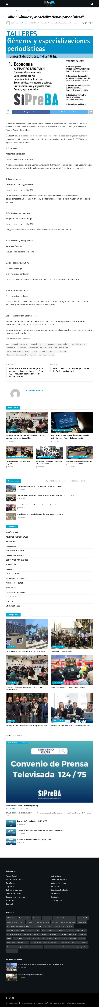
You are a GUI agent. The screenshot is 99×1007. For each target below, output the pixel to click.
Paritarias (11, 587)
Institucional (12, 574)
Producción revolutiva (48, 351)
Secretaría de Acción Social (17, 943)
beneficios (47, 918)
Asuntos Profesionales (30, 11)
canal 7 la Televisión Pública (64, 918)
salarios (82, 938)
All (47, 481)
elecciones (82, 922)
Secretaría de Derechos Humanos (74, 943)
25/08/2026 (21, 489)
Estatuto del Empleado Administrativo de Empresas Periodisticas (40, 830)
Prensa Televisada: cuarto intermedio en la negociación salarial (39, 486)
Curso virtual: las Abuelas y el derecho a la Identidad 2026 (49, 463)
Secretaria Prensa (20, 23)
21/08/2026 (10, 441)
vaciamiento (12, 951)
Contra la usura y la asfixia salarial (61, 651)
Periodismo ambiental (38, 348)
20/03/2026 (71, 467)
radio (9, 938)
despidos (55, 922)
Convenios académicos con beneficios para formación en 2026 (79, 463)
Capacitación (64, 23)
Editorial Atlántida (68, 922)
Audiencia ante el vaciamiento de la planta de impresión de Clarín (26, 726)
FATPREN (37, 926)
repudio (73, 938)
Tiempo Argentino (80, 947)
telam (58, 947)
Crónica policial (63, 344)
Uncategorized (13, 606)
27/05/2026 (56, 441)
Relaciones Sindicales (16, 592)
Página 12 (82, 934)
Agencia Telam (24, 918)
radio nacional (47, 938)
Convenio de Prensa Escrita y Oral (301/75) (32, 821)
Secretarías (16, 11)
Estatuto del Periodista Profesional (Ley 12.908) (34, 840)
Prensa (34, 351)
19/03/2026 (40, 467)
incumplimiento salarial (63, 926)
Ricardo (63, 351)
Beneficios (84, 481)
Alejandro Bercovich (20, 344)
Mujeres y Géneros (14, 583)
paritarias (28, 934)
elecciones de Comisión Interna (19, 926)
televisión (67, 947)
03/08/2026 (21, 517)
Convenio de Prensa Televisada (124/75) (22, 805)
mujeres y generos (14, 934)
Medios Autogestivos (16, 578)
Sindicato (10, 601)
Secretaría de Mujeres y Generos (19, 947)
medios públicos (33, 930)
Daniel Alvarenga (78, 344)
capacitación (12, 922)
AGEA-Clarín (11, 918)
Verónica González (46, 355)
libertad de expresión (15, 930)
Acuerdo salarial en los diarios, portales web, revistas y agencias (40, 514)
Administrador (13, 809)
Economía (11, 348)
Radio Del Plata (33, 938)
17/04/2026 (10, 467)
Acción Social (55, 481)
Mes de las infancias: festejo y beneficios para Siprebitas (37, 505)
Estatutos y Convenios (17, 560)
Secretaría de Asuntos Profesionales (21, 355)
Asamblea (36, 918)
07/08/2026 (21, 508)
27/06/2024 (21, 842)
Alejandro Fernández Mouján (42, 344)
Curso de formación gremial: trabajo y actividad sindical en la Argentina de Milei (45, 495)
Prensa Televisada (69, 934)
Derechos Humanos (45, 457)
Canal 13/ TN (82, 918)
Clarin (22, 922)
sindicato (38, 947)
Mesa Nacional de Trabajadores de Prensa (58, 930)
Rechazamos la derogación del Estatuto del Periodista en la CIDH (71, 726)
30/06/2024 (21, 833)
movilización (81, 930)
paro (36, 934)
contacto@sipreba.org (77, 1003)
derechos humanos (42, 922)
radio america (19, 938)
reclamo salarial (61, 938)
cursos (29, 922)
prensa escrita (54, 934)
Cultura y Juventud (15, 551)
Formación (74, 23)
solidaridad (49, 947)
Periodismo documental (58, 348)
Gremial (9, 569)
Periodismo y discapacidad (18, 351)
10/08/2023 (24, 809)
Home (8, 11)
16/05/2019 (35, 23)
